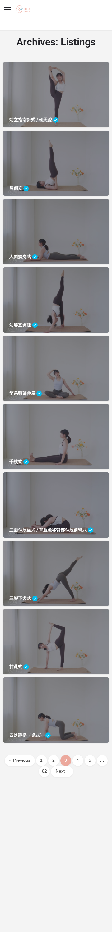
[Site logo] (24, 9)
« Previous (19, 760)
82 (44, 771)
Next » (62, 771)
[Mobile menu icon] (7, 9)
